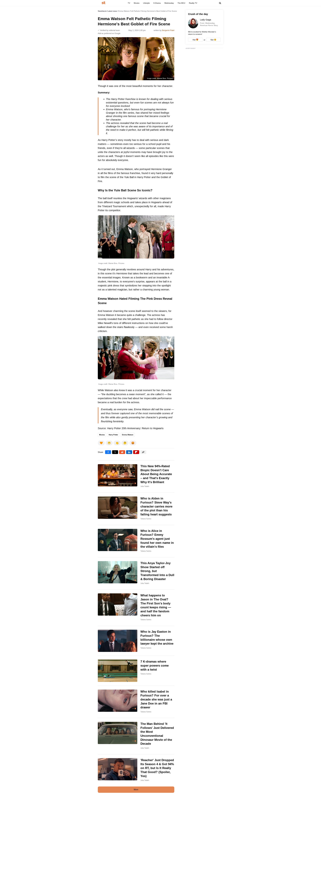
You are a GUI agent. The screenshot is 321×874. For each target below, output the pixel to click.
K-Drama (157, 3)
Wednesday (169, 3)
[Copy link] (143, 452)
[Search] (220, 3)
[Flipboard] (136, 452)
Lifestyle (146, 3)
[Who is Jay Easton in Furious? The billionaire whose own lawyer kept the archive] (136, 641)
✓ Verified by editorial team (109, 30)
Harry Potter (113, 435)
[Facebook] (108, 452)
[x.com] (115, 452)
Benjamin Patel (168, 30)
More (136, 789)
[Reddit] (122, 452)
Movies (136, 3)
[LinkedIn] (129, 452)
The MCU (181, 3)
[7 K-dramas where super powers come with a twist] (136, 671)
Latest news (112, 11)
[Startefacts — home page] (103, 3)
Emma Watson (127, 435)
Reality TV (193, 3)
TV (129, 3)
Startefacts (102, 11)
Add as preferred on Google (109, 33)
